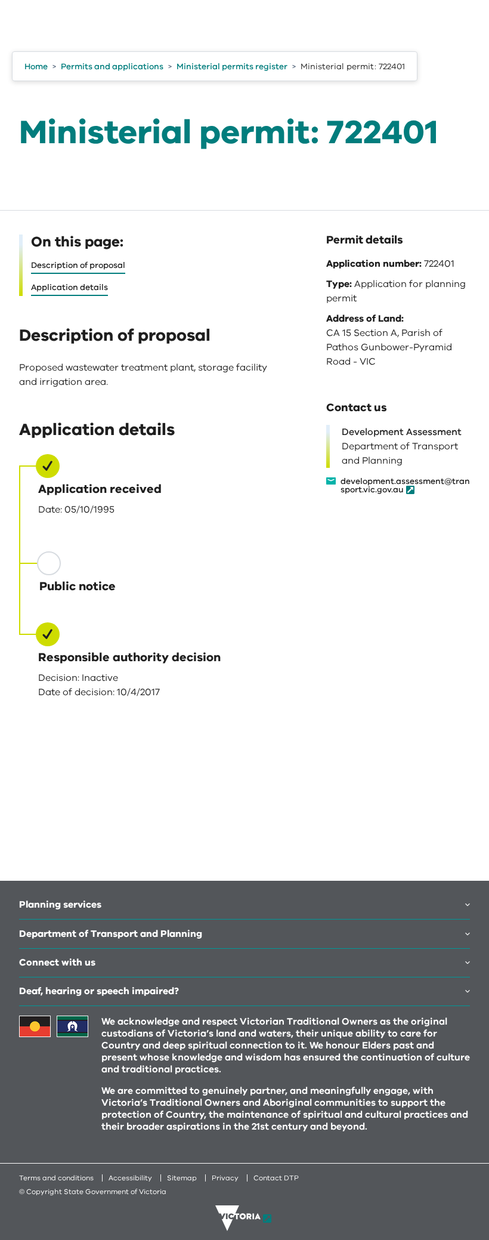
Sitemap (182, 1178)
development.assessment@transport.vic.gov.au (405, 486)
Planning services (60, 904)
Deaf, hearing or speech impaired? (99, 991)
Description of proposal (78, 265)
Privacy (225, 1178)
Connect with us (57, 962)
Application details (69, 287)
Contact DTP (276, 1178)
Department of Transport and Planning (110, 933)
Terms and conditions (56, 1178)
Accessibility (130, 1178)
